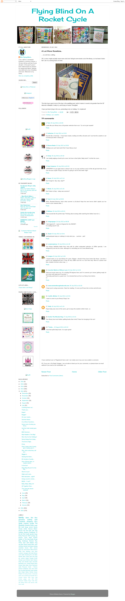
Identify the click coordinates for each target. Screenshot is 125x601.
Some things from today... (29, 439)
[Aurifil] (28, 129)
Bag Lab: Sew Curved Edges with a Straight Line (28, 207)
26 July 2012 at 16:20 (76, 285)
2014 (22, 386)
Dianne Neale (51, 145)
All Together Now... (27, 486)
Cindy (49, 156)
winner (31, 527)
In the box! (25, 465)
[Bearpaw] (28, 352)
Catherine (50, 133)
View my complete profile (26, 76)
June (23, 493)
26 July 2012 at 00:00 (57, 199)
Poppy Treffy (31, 580)
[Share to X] (74, 112)
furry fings (23, 223)
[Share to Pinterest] (78, 112)
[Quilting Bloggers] (28, 179)
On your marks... (26, 417)
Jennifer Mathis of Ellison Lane (58, 270)
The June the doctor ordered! (27, 489)
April (23, 498)
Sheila (49, 188)
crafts (36, 582)
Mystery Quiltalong (29, 532)
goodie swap (33, 534)
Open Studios (34, 560)
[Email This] (71, 112)
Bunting (26, 573)
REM (29, 577)
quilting (29, 519)
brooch (21, 537)
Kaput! (23, 412)
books (29, 544)
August (24, 403)
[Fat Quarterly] (28, 323)
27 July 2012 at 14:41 (70, 317)
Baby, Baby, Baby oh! (28, 483)
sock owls (31, 568)
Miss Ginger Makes (24, 572)
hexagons (26, 553)
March (24, 500)
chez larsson (31, 582)
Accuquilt (23, 570)
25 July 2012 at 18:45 (57, 123)
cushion (26, 523)
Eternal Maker (32, 529)
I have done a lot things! (25, 287)
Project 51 (21, 573)
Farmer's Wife (29, 549)
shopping (30, 521)
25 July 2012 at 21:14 (58, 178)
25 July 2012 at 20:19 (63, 166)
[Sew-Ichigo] (28, 309)
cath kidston (30, 542)
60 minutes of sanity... (28, 459)
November (25, 395)
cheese (26, 582)
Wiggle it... (25, 454)
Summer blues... (26, 419)
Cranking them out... (27, 407)
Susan (49, 178)
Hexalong (27, 554)
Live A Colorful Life (26, 575)
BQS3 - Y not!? (26, 481)
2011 (22, 508)
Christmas (22, 521)
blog (36, 556)
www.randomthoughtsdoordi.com (58, 285)
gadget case (27, 579)
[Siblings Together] (28, 148)
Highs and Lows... (27, 474)
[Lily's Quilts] (28, 337)
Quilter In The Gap (24, 539)
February (25, 502)
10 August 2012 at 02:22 (61, 327)
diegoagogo (52, 221)
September (25, 400)
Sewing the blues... (27, 456)
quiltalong (25, 568)
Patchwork (34, 565)
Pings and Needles (24, 561)
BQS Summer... (26, 432)
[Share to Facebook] (76, 112)
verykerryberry (52, 244)
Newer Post (46, 372)
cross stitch (28, 537)
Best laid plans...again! (28, 476)
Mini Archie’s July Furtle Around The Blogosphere (27, 214)
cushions (21, 553)
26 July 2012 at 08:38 (62, 221)
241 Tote (24, 549)
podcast (21, 568)
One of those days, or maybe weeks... (28, 462)
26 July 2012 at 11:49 (64, 244)
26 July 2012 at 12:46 (74, 270)
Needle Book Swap (24, 556)
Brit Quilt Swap (23, 527)
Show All (35, 226)
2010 (22, 510)
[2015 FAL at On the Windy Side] (28, 249)
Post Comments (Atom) (56, 375)
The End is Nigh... (27, 441)
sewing (33, 536)
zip (36, 536)
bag (36, 530)
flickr (32, 544)
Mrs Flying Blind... (26, 57)
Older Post (102, 372)
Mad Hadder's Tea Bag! (28, 434)
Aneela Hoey (29, 525)
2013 (22, 389)
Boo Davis (24, 544)
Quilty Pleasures (23, 567)
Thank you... (25, 410)
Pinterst (25, 577)
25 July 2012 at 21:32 (58, 188)
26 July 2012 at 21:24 (58, 306)
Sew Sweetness (25, 205)
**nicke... (51, 327)
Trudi (49, 199)
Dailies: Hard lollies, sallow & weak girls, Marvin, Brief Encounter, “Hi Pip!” (28, 199)
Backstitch (21, 563)
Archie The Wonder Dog (55, 317)
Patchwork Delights (23, 580)
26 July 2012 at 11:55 (59, 256)
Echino (35, 537)
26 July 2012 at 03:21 (59, 211)
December (25, 393)
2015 (22, 384)
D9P (33, 579)
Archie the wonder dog (27, 212)
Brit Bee (34, 517)
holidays (48, 114)
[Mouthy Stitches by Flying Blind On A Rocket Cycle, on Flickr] (28, 174)
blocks (35, 527)
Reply (47, 128)
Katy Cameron (51, 166)
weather (56, 114)
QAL (33, 530)
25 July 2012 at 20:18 (58, 156)
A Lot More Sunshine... (28, 422)
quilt (36, 519)
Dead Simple (34, 570)
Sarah (50, 233)
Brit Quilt (31, 553)
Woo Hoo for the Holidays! (29, 437)
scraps (32, 523)
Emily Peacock (23, 536)
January (24, 505)
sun (53, 114)
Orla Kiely (32, 575)
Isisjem (50, 256)
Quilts (31, 539)
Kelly (49, 306)
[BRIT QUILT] (28, 304)
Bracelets (28, 570)
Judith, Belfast (52, 296)
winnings (30, 546)
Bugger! (24, 414)
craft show (34, 551)
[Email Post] (67, 112)
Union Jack (22, 542)
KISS (36, 579)
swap (35, 525)
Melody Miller (28, 548)
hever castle (21, 584)
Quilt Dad (31, 556)
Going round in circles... (28, 479)
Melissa (49, 211)
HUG (29, 536)
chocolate (34, 561)
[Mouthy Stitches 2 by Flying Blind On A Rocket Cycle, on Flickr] (28, 162)
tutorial (25, 546)
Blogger (73, 594)
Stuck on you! (26, 471)
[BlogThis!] (72, 112)
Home (74, 372)
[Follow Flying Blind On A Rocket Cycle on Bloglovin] (28, 98)
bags (30, 561)
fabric (27, 517)
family (21, 517)
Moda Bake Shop (27, 565)
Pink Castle (26, 534)
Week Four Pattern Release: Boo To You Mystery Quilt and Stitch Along (28, 190)
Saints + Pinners (32, 567)
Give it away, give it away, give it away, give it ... (29, 447)
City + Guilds (27, 563)
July (23, 405)
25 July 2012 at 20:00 (62, 145)
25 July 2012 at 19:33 (60, 133)
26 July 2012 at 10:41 (58, 233)
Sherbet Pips (33, 541)
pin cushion (22, 558)
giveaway (22, 519)
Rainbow (28, 551)
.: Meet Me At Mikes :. (27, 196)
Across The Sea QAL (25, 530)
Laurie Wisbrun (26, 560)
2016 (22, 381)
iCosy (23, 444)
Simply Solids (23, 529)
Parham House (33, 572)
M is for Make (33, 554)
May (23, 495)
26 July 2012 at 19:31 (64, 296)
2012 (22, 391)
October (24, 398)
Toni (48, 123)
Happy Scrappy (29, 558)
